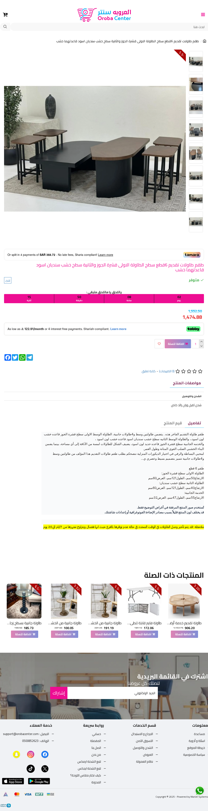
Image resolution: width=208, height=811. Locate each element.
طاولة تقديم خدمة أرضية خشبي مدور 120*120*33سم (184, 623)
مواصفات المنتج (187, 383)
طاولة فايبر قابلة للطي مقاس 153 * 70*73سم (144, 623)
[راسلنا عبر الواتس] (192, 790)
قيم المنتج (173, 423)
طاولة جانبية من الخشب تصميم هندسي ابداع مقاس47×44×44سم (64, 623)
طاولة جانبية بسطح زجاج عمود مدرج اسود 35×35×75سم (24, 623)
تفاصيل (194, 423)
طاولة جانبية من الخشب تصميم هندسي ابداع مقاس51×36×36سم (104, 623)
